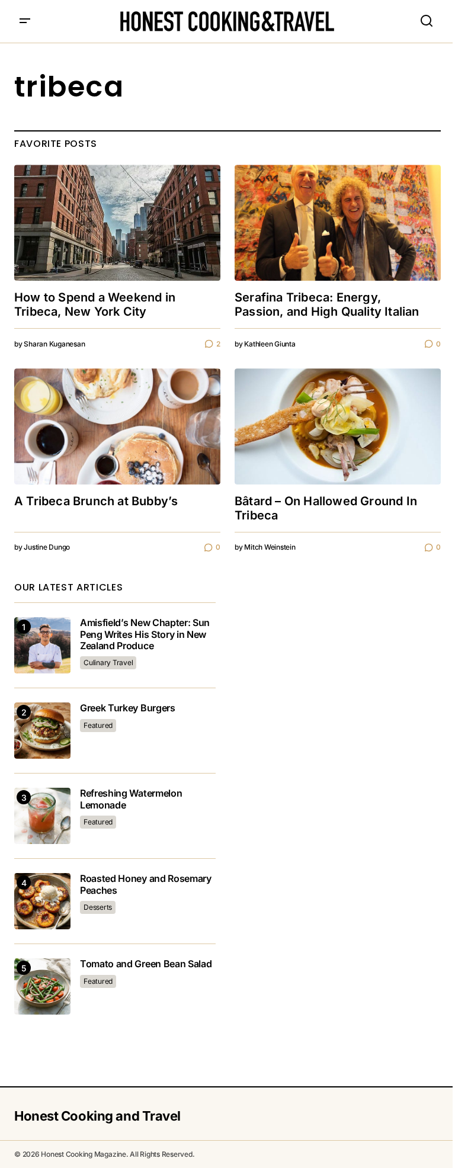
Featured (98, 725)
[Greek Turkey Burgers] (42, 730)
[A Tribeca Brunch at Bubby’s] (117, 426)
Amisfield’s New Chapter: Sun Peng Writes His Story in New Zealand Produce (145, 634)
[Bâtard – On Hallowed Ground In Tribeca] (338, 426)
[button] (25, 21)
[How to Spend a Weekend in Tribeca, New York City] (117, 223)
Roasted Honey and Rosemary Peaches (146, 884)
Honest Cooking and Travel (97, 1116)
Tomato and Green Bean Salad (146, 964)
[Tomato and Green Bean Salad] (42, 986)
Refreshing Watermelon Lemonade (131, 799)
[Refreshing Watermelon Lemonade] (42, 816)
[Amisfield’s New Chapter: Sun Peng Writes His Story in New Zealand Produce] (42, 645)
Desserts (98, 907)
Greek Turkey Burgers (127, 708)
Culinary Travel (108, 662)
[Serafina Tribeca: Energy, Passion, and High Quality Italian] (338, 223)
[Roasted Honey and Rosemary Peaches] (42, 901)
